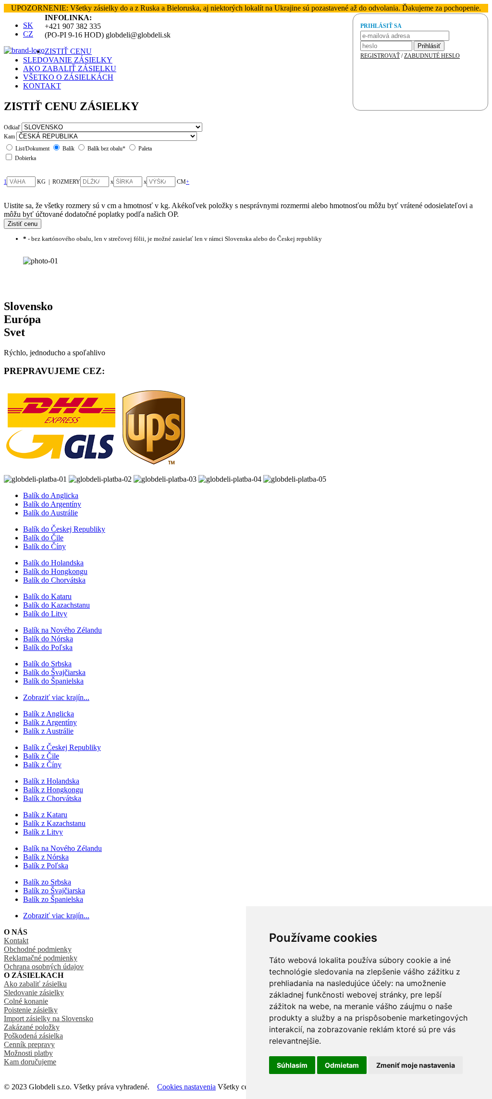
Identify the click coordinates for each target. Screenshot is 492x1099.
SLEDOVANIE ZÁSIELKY (67, 60)
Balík (68, 148)
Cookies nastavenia (186, 1087)
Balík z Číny (42, 765)
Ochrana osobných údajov (44, 966)
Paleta (145, 148)
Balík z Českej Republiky (62, 747)
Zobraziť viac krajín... (56, 697)
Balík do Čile (43, 538)
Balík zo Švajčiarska (54, 891)
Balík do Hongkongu (55, 571)
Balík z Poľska (45, 866)
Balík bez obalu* (106, 148)
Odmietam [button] (342, 1065)
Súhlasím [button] (292, 1065)
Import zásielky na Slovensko (48, 1018)
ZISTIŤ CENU (68, 51)
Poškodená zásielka (33, 1036)
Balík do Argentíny (52, 504)
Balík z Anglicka (48, 714)
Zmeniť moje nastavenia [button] (415, 1065)
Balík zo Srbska (47, 882)
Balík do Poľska (48, 647)
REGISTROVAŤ (380, 55)
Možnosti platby (28, 1053)
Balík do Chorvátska (54, 580)
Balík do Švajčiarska (54, 672)
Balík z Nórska (46, 857)
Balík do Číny (44, 546)
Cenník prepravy (29, 1044)
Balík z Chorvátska (52, 798)
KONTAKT (42, 86)
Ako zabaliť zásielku (35, 984)
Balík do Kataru (47, 596)
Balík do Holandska (53, 563)
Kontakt (16, 941)
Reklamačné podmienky (40, 958)
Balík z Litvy (43, 832)
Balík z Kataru (45, 815)
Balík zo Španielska (53, 899)
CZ (28, 34)
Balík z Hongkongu (53, 790)
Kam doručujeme (30, 1062)
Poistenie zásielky (31, 1010)
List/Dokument (32, 148)
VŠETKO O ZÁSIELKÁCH (68, 77)
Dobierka (25, 158)
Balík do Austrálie (50, 513)
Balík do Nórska (48, 639)
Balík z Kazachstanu (54, 823)
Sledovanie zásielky (34, 992)
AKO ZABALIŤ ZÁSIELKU (69, 68)
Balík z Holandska (51, 781)
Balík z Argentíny (50, 722)
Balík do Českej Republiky (64, 529)
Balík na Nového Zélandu (62, 630)
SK (28, 25)
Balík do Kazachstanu (56, 605)
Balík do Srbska (47, 664)
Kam (9, 136)
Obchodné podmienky (38, 949)
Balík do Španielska (53, 681)
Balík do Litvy (45, 614)
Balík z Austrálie (48, 731)
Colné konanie (26, 1001)
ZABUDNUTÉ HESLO (432, 55)
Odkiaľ (12, 127)
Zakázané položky (32, 1027)
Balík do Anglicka (50, 495)
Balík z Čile (41, 756)
